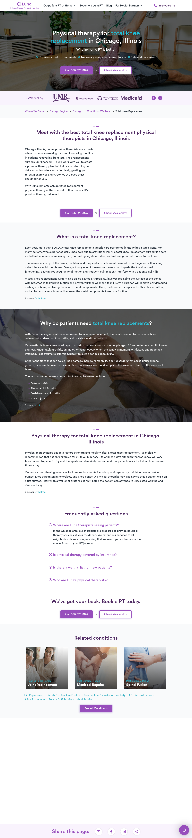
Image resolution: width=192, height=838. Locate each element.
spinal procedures (35, 699)
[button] (154, 98)
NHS (37, 405)
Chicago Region (58, 111)
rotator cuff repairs (61, 699)
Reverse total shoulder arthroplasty (105, 695)
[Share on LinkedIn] (123, 831)
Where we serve (35, 111)
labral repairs (84, 699)
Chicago (77, 111)
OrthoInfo (40, 298)
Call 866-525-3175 (76, 70)
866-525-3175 (166, 5)
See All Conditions (96, 708)
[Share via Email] (98, 831)
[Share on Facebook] (111, 831)
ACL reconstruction (141, 695)
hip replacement (34, 695)
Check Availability (115, 70)
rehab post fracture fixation (64, 695)
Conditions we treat (99, 111)
